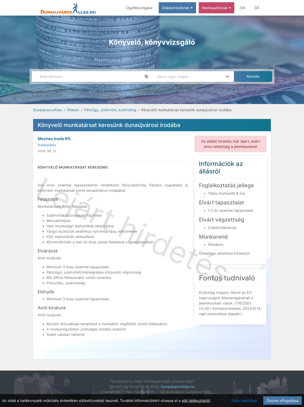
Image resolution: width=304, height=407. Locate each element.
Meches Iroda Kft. (55, 138)
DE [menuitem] (257, 8)
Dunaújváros (47, 145)
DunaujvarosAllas (47, 110)
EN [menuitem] (242, 8)
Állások (73, 110)
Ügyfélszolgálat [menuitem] (139, 8)
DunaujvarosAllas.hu (178, 386)
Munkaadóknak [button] (215, 8)
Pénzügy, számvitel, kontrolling (110, 110)
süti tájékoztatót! (196, 400)
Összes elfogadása (282, 400)
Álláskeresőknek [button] (176, 8)
